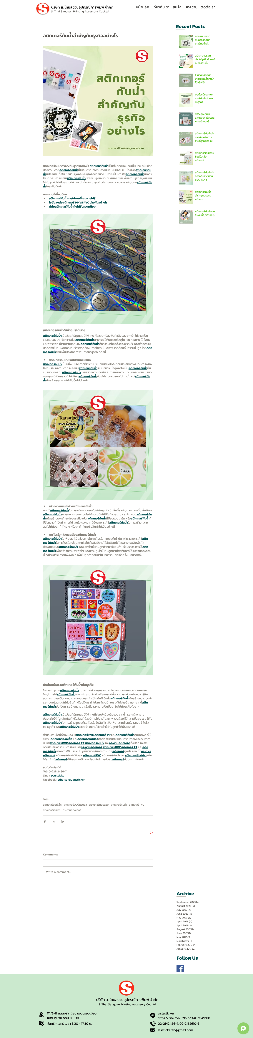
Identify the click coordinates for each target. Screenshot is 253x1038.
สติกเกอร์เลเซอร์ (51, 810)
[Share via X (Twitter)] (54, 821)
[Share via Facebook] (44, 821)
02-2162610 (187, 1023)
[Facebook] (180, 968)
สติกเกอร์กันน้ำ (119, 804)
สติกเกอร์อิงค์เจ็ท (52, 804)
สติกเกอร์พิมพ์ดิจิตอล (75, 804)
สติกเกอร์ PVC (136, 804)
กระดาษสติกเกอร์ (72, 810)
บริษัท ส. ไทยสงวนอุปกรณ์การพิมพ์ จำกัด (82, 7)
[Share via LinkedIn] (63, 821)
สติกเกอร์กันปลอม (99, 804)
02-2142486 (166, 1023)
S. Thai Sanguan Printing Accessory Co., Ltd (127, 1004)
